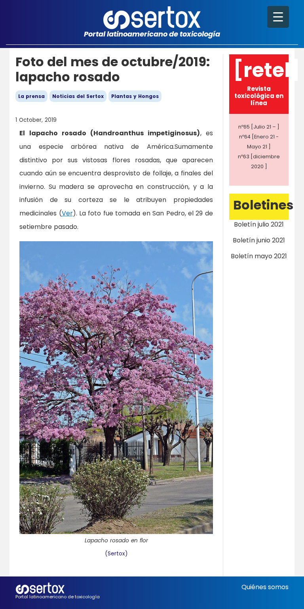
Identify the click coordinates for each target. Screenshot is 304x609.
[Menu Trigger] (278, 17)
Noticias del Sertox (78, 96)
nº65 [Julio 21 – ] (258, 126)
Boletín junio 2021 (259, 240)
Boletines (263, 205)
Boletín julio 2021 (259, 224)
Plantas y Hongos (135, 96)
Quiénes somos (265, 587)
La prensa (31, 96)
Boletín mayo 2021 (259, 256)
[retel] (266, 70)
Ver (67, 213)
